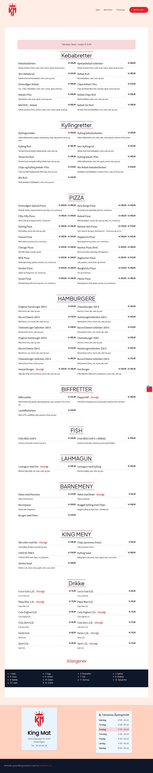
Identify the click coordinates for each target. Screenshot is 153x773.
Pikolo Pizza (84, 278)
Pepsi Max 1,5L (26, 601)
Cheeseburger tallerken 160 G (34, 327)
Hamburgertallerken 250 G (92, 348)
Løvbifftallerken (27, 410)
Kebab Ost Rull (85, 105)
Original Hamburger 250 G (32, 338)
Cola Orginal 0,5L (27, 612)
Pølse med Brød (86, 494)
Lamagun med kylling (89, 466)
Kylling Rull (24, 146)
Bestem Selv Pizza (87, 226)
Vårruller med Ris (28, 542)
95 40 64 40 (41, 745)
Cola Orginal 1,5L (86, 612)
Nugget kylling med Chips (91, 505)
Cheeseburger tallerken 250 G (34, 359)
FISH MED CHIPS (27, 438)
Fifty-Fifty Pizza (26, 216)
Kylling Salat (84, 553)
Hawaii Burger (26, 369)
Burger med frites (28, 515)
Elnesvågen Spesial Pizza (32, 205)
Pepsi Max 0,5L (85, 601)
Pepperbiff (83, 397)
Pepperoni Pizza (86, 237)
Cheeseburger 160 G (88, 306)
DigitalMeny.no (45, 765)
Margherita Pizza (86, 268)
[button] (138, 10)
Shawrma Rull (26, 157)
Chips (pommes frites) (89, 542)
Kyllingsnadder (26, 133)
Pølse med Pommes (29, 494)
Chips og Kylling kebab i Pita (33, 167)
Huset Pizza (24, 278)
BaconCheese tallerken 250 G (93, 359)
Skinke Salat (25, 563)
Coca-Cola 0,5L (85, 591)
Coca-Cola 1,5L (26, 591)
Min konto (108, 9)
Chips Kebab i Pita (87, 84)
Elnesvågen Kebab (28, 84)
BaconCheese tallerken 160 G (93, 327)
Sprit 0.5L (23, 643)
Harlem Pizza (25, 268)
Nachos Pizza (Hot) (87, 247)
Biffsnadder (24, 397)
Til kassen (120, 9)
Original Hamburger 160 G (32, 306)
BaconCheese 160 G (29, 317)
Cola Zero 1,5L (85, 622)
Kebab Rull (83, 74)
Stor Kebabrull (26, 74)
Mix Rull (22, 177)
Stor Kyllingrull (85, 146)
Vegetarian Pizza (86, 258)
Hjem (98, 9)
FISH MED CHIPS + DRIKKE (91, 438)
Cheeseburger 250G (88, 338)
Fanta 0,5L (24, 633)
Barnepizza (24, 505)
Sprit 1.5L (82, 643)
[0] (149, 390)
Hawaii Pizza (25, 237)
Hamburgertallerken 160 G (92, 317)
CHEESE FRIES (26, 553)
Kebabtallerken (27, 63)
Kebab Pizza (84, 216)
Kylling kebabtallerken (89, 133)
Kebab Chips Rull (86, 94)
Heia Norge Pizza (86, 205)
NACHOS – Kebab (27, 105)
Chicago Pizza (25, 247)
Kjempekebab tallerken (90, 63)
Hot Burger (83, 369)
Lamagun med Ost (28, 466)
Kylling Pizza (25, 226)
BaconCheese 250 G (29, 348)
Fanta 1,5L (83, 633)
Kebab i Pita (24, 94)
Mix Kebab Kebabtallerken (91, 167)
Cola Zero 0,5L (26, 622)
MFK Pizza (23, 258)
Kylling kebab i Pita (87, 157)
